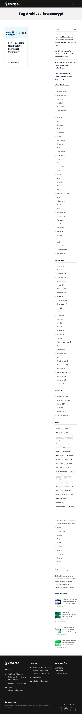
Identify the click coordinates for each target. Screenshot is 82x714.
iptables (69, 463)
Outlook (59, 186)
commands (68, 436)
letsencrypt (59, 467)
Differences (60, 144)
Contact (59, 546)
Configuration (61, 129)
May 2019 (60, 99)
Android (58, 428)
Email (57, 451)
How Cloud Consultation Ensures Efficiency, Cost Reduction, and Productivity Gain (65, 41)
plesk (57, 483)
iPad (62, 463)
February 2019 (61, 111)
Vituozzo (60, 220)
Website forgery (61, 506)
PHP (58, 190)
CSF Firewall (61, 140)
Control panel (60, 444)
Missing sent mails (61, 471)
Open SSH (60, 182)
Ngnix (58, 178)
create (58, 447)
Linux (58, 171)
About (59, 527)
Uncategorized (61, 205)
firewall (58, 459)
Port (70, 483)
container (70, 440)
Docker (59, 148)
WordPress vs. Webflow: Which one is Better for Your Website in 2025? (65, 54)
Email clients (61, 152)
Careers (59, 558)
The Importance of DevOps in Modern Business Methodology (65, 65)
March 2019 (60, 107)
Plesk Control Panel (63, 193)
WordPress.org (61, 253)
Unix (58, 209)
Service (59, 550)
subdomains (61, 201)
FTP (58, 163)
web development (61, 498)
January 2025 (61, 92)
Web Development (63, 224)
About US (62, 531)
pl (70, 479)
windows (59, 235)
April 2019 (60, 103)
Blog (58, 539)
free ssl (66, 459)
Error (58, 159)
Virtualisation (61, 216)
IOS (57, 463)
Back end (59, 432)
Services (59, 535)
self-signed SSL (69, 486)
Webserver (60, 228)
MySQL (59, 174)
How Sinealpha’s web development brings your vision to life (64, 76)
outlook (58, 475)
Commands (60, 125)
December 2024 (62, 95)
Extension (70, 455)
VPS (71, 494)
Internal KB (60, 167)
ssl (57, 490)
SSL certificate (65, 490)
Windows (71, 506)
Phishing (58, 479)
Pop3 (63, 483)
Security (59, 197)
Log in (58, 242)
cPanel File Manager (62, 85)
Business (59, 436)
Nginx (71, 471)
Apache (59, 117)
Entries (60, 246)
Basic (58, 121)
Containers (60, 133)
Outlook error (67, 475)
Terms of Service (11, 702)
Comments (62, 250)
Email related (61, 155)
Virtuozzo (64, 494)
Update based (61, 212)
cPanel (59, 136)
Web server (59, 502)
